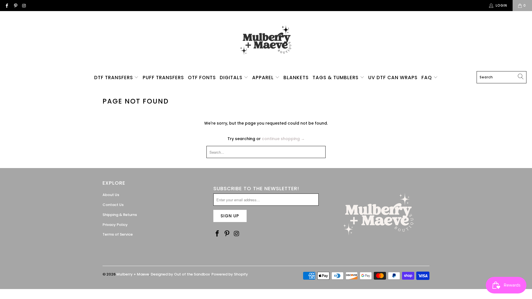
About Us (111, 194)
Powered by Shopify (229, 274)
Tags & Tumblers (336, 77)
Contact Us (113, 204)
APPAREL (263, 77)
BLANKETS (296, 77)
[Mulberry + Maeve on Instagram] (24, 5)
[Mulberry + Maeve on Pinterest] (15, 5)
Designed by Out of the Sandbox (180, 274)
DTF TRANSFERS (114, 77)
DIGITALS (232, 77)
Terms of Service (118, 234)
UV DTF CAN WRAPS (393, 77)
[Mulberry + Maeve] (266, 42)
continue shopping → (283, 138)
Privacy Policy (115, 224)
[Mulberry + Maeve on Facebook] (6, 5)
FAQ (427, 77)
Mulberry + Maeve (132, 274)
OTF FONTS (202, 77)
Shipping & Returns (120, 214)
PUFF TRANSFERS (163, 77)
